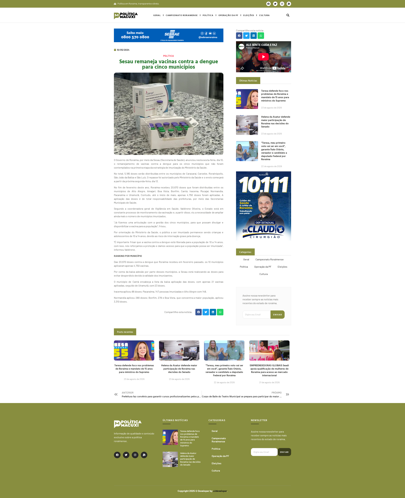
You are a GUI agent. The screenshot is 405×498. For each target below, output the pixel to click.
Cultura (264, 15)
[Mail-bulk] (289, 4)
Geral (157, 15)
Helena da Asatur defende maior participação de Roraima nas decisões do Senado (275, 121)
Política (208, 15)
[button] (287, 15)
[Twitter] (275, 4)
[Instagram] (282, 4)
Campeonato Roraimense (182, 15)
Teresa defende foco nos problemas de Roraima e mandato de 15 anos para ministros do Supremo (275, 95)
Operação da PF (228, 15)
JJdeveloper (220, 490)
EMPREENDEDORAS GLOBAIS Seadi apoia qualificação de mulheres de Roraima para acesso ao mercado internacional (269, 370)
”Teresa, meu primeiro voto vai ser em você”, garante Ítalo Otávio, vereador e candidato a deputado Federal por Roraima (274, 151)
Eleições (248, 15)
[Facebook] (268, 4)
